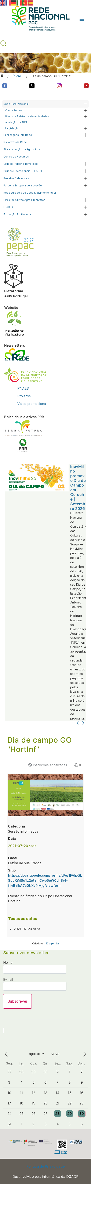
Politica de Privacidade (45, 1166)
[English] (3, 2)
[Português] (25, 2)
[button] (82, 19)
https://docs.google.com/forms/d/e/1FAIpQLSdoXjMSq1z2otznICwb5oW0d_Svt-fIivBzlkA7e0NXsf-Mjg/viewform (45, 880)
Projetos (24, 396)
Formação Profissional (17, 214)
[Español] (30, 2)
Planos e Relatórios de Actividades (27, 116)
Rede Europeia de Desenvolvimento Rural (29, 192)
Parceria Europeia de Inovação (22, 185)
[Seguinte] (83, 723)
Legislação (12, 128)
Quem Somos (13, 110)
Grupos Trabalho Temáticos (20, 163)
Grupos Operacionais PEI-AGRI (22, 171)
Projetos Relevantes (16, 178)
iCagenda (52, 943)
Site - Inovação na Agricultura (21, 149)
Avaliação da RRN (16, 122)
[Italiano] (19, 2)
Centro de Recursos (16, 156)
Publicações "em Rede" (18, 134)
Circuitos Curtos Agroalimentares (24, 200)
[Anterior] (77, 723)
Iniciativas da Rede (15, 142)
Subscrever (17, 1001)
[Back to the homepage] (38, 19)
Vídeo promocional (32, 404)
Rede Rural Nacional (16, 103)
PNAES (23, 388)
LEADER (8, 207)
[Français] (8, 2)
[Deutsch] (14, 2)
